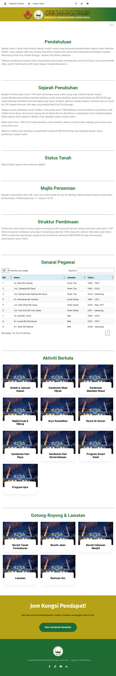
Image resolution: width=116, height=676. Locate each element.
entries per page (19, 270)
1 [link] (107, 333)
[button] (11, 277)
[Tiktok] (82, 3)
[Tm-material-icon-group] (66, 666)
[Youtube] (87, 3)
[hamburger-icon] (111, 25)
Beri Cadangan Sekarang (58, 627)
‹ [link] (102, 333)
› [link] (112, 333)
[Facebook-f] (76, 3)
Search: (73, 270)
